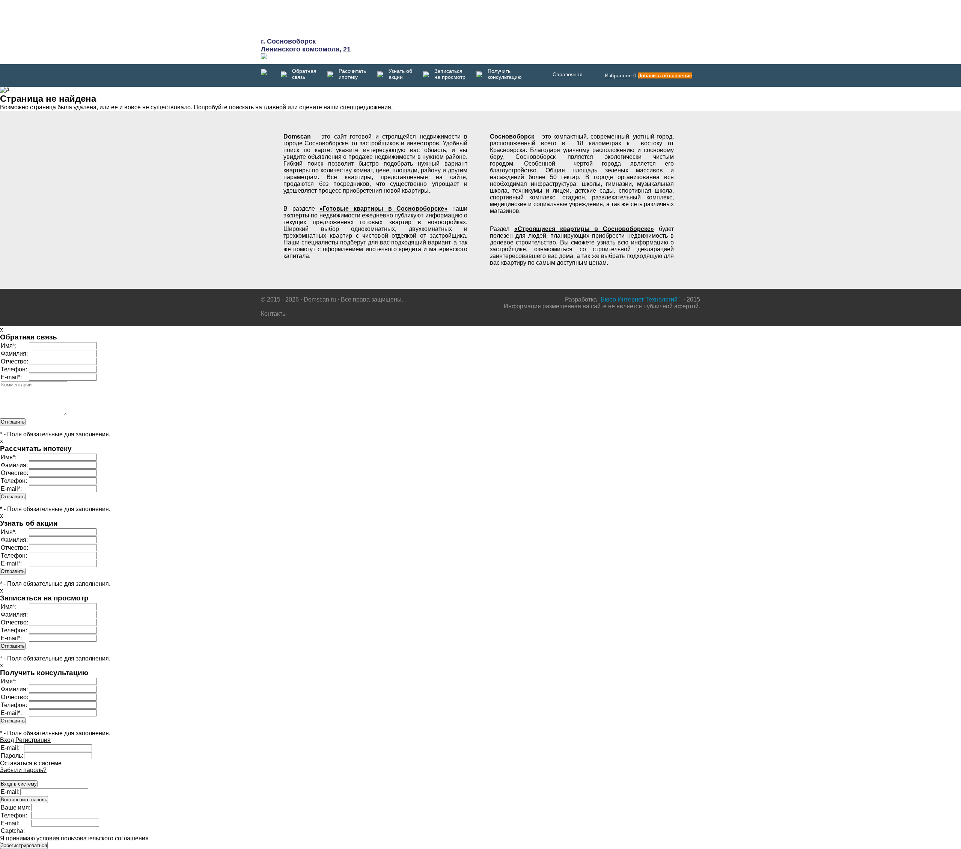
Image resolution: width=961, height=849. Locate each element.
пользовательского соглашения (105, 838)
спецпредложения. (366, 107)
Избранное (618, 75)
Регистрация (33, 740)
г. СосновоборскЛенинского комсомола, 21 (306, 45)
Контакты (274, 314)
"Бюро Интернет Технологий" (639, 299)
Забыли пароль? (23, 770)
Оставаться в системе (31, 763)
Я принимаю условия (74, 838)
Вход (7, 740)
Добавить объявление (665, 75)
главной (275, 107)
